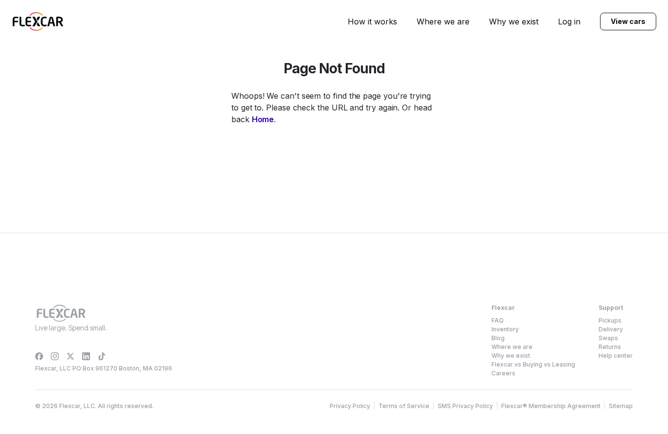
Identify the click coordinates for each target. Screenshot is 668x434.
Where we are (443, 21)
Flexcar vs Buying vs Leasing (533, 364)
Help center (616, 355)
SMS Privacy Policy (465, 406)
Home (263, 119)
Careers (503, 373)
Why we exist (513, 21)
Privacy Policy (350, 406)
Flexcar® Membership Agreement (551, 406)
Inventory (505, 329)
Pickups (610, 320)
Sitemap (621, 406)
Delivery (611, 329)
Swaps (608, 338)
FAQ (497, 320)
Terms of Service (404, 406)
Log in (569, 21)
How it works (372, 21)
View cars (628, 21)
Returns (610, 346)
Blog (498, 338)
